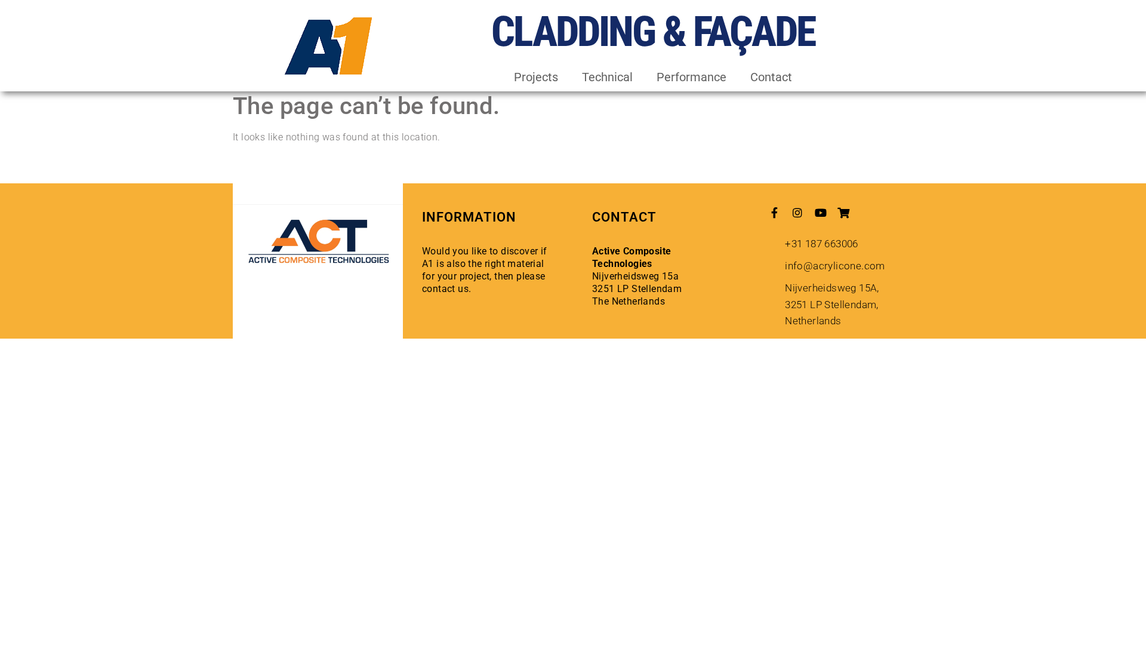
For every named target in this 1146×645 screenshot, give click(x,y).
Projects (536, 77)
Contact (771, 77)
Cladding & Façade (653, 31)
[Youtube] (820, 212)
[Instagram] (797, 212)
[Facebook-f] (774, 212)
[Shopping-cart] (843, 212)
